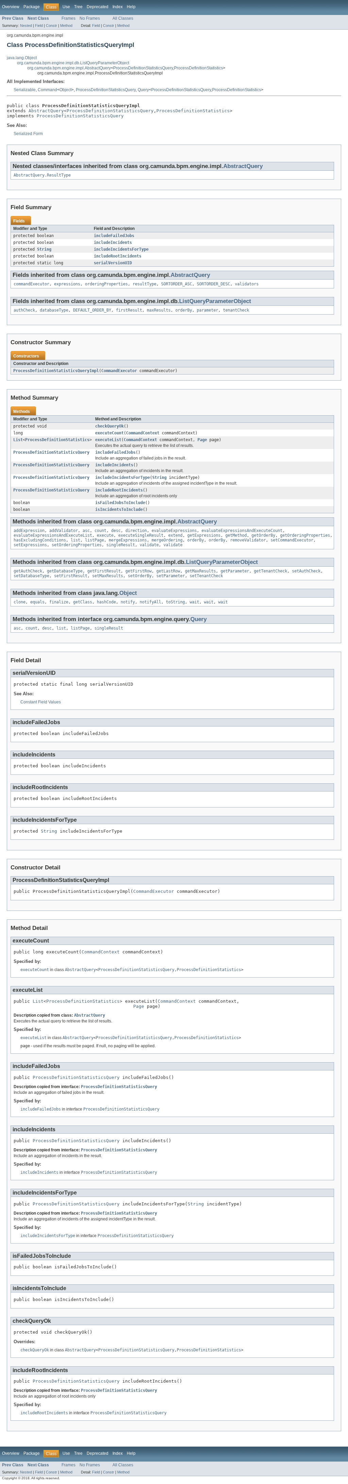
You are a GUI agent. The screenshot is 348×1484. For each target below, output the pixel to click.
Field (39, 25)
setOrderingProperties (77, 545)
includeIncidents (113, 242)
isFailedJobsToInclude (120, 502)
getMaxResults (200, 571)
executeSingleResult (140, 535)
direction (136, 530)
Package (31, 6)
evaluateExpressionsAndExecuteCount (242, 530)
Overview (10, 6)
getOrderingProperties (305, 535)
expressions (67, 284)
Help (131, 6)
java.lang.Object (22, 57)
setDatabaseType (31, 575)
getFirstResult (104, 571)
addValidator (63, 530)
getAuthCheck (28, 571)
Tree (78, 6)
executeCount (109, 433)
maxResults (159, 310)
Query (143, 89)
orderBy (183, 310)
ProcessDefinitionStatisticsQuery (143, 68)
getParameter (235, 571)
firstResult (129, 310)
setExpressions (30, 545)
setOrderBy (140, 575)
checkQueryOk (109, 426)
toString (175, 602)
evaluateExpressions (174, 530)
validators (247, 284)
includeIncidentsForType (121, 249)
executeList (108, 439)
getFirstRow (138, 571)
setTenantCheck (206, 575)
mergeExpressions (128, 540)
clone (19, 602)
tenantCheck (236, 310)
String (44, 249)
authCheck (24, 310)
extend (175, 535)
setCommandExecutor (292, 540)
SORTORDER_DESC (213, 284)
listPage (94, 540)
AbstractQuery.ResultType (42, 175)
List (18, 439)
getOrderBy (263, 535)
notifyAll (150, 602)
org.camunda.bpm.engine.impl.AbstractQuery (69, 68)
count (100, 530)
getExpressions (204, 535)
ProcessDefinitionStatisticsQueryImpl (56, 370)
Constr (51, 25)
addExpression (29, 530)
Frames (68, 18)
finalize (58, 602)
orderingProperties (106, 284)
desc (116, 530)
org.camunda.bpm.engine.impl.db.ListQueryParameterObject (73, 63)
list (75, 540)
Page (202, 439)
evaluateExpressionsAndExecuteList (53, 535)
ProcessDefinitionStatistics (198, 68)
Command (47, 89)
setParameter (170, 575)
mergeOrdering (167, 540)
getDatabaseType (65, 571)
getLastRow (168, 571)
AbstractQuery (46, 110)
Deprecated (97, 6)
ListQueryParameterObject (215, 301)
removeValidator (248, 540)
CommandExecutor (119, 370)
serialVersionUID (113, 263)
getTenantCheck (270, 571)
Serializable (25, 89)
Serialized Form (28, 133)
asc (86, 530)
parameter (207, 310)
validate (149, 545)
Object (65, 89)
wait (194, 602)
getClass (82, 602)
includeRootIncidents (117, 256)
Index (117, 6)
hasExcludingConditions (40, 540)
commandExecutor (31, 284)
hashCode (106, 602)
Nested (26, 25)
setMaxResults (107, 575)
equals (37, 602)
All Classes (122, 18)
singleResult (120, 545)
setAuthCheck (306, 571)
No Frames (90, 18)
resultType (144, 284)
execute (105, 535)
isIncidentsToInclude (119, 509)
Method (66, 25)
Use (66, 6)
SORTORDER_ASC (176, 284)
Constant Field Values (40, 702)
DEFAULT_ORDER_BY (92, 310)
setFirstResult (70, 575)
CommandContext (142, 433)
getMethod (236, 535)
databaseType (54, 310)
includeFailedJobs (114, 235)
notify (128, 602)
